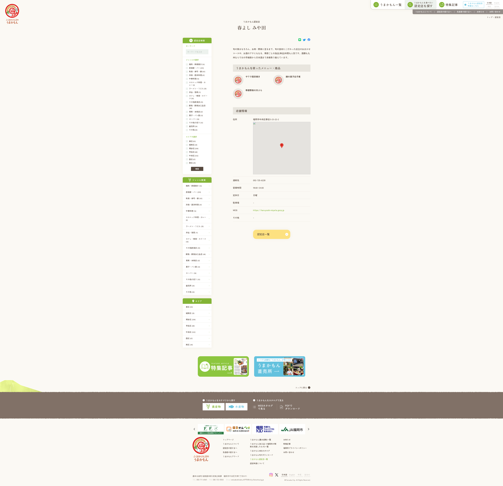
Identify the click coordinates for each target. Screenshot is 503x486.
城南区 (190, 313)
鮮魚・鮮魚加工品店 (196, 254)
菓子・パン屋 (193, 266)
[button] (281, 145)
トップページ (228, 439)
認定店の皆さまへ (444, 11)
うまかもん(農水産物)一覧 (260, 439)
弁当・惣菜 (192, 232)
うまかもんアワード (231, 456)
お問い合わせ (494, 11)
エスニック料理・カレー (196, 218)
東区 (189, 307)
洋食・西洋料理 (194, 204)
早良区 (190, 325)
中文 (489, 6)
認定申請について (257, 463)
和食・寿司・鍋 (194, 198)
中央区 (190, 332)
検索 (197, 169)
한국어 (496, 6)
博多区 (191, 319)
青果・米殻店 (193, 260)
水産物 (239, 407)
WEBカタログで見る (265, 407)
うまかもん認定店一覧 (259, 459)
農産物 (216, 407)
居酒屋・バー (193, 192)
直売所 (190, 285)
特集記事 (287, 443)
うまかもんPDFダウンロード (261, 455)
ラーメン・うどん (195, 226)
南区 (189, 344)
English (496, 3)
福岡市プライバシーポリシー (295, 448)
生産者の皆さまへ (464, 11)
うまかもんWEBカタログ (260, 450)
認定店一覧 (263, 234)
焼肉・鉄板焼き (194, 185)
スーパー (191, 273)
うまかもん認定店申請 (475, 4)
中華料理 (191, 211)
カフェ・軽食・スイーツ (196, 240)
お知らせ (480, 11)
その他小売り (193, 279)
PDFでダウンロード (292, 407)
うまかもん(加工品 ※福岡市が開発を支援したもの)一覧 (263, 445)
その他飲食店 (193, 248)
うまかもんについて (423, 11)
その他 (190, 292)
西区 (189, 338)
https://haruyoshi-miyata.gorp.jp (268, 210)
